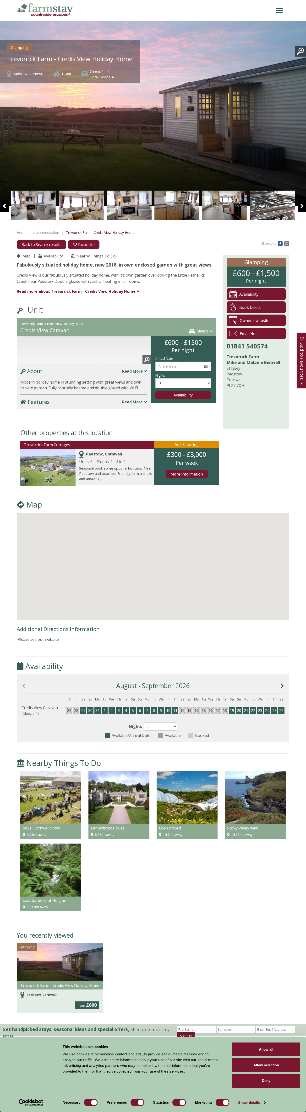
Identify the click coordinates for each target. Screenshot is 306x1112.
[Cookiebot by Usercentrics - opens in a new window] (31, 1102)
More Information (186, 474)
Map (26, 256)
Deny (266, 1081)
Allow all (266, 1049)
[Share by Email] (286, 243)
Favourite (86, 244)
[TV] (81, 205)
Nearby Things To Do (96, 256)
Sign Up (186, 1035)
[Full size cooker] (225, 205)
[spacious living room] (33, 205)
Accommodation (46, 232)
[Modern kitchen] (272, 205)
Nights (160, 375)
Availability (53, 256)
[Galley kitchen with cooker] (177, 205)
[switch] (137, 1102)
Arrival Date (164, 358)
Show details (249, 1103)
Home (21, 232)
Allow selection (266, 1065)
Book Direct (250, 307)
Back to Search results (41, 244)
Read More (133, 371)
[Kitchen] (129, 205)
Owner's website (254, 320)
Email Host (249, 333)
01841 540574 (247, 346)
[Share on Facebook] (280, 243)
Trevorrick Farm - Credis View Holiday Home (59, 985)
